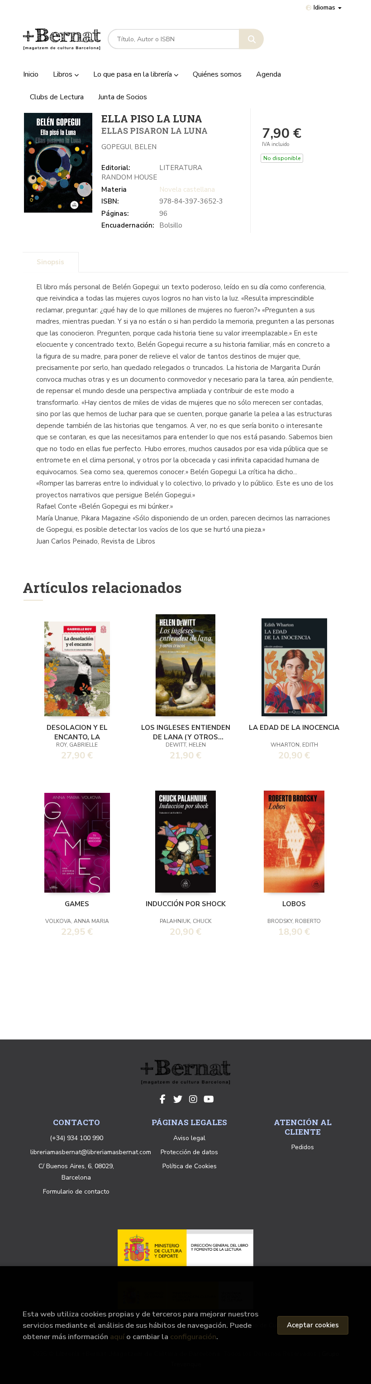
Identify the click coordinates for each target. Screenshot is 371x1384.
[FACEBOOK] (162, 1099)
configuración (193, 1336)
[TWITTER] (178, 1099)
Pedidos (302, 1147)
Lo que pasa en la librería (133, 74)
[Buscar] (251, 39)
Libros (63, 74)
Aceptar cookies (313, 1325)
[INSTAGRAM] (193, 1099)
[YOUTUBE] (208, 1099)
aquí (117, 1336)
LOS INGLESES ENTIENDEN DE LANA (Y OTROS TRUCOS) (185, 731)
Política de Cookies (189, 1166)
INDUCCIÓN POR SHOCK (186, 903)
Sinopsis (50, 262)
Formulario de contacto (76, 1191)
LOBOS (294, 903)
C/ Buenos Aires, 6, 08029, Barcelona (76, 1172)
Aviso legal (189, 1138)
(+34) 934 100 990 (76, 1138)
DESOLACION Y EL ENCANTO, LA (77, 731)
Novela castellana (187, 189)
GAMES (77, 903)
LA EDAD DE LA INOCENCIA (294, 727)
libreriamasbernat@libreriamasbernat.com (90, 1152)
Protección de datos (189, 1152)
